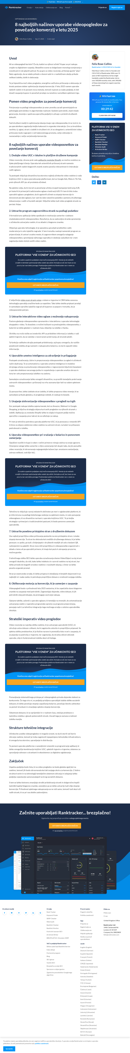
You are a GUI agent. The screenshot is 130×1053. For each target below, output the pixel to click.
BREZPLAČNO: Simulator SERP (58, 938)
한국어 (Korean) (86, 1032)
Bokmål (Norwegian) (87, 1035)
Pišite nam (107, 913)
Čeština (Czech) (85, 989)
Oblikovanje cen (51, 7)
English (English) (86, 947)
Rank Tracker (51, 912)
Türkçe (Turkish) (86, 980)
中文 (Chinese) (85, 983)
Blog (61, 7)
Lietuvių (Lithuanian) (87, 1012)
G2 (40, 913)
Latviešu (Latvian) (86, 1015)
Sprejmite (9, 1049)
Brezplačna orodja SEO (55, 966)
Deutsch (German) (86, 950)
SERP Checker (51, 918)
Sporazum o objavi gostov (55, 969)
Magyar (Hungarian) (87, 1006)
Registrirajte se (117, 7)
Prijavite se (103, 7)
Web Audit (50, 922)
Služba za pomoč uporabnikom (86, 938)
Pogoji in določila (86, 912)
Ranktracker (13, 7)
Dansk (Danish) (85, 993)
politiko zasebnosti (41, 1043)
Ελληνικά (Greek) (86, 996)
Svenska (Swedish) (86, 976)
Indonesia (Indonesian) (88, 1009)
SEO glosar (50, 959)
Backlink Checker (53, 925)
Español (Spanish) (86, 954)
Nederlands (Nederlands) (89, 967)
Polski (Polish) (85, 970)
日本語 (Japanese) (86, 963)
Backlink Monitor (53, 928)
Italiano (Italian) (86, 960)
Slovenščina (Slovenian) (88, 1025)
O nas (106, 916)
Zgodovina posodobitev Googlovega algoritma (59, 973)
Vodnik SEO (51, 963)
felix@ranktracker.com (111, 935)
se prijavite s (40, 290)
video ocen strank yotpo (31, 300)
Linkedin (33, 913)
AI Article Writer (52, 935)
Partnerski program (53, 953)
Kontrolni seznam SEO (54, 931)
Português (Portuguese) (88, 973)
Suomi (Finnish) (85, 1002)
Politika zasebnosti (87, 915)
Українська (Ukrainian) (88, 1028)
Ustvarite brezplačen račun (45, 285)
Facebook (4, 913)
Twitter (26, 913)
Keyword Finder (52, 915)
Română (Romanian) (87, 1019)
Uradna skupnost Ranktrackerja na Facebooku (19, 913)
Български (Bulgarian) (88, 986)
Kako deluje (39, 7)
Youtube (12, 913)
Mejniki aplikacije (86, 933)
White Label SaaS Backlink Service (58, 946)
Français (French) (86, 957)
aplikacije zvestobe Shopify (49, 160)
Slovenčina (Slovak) (87, 1022)
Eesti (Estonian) (85, 999)
